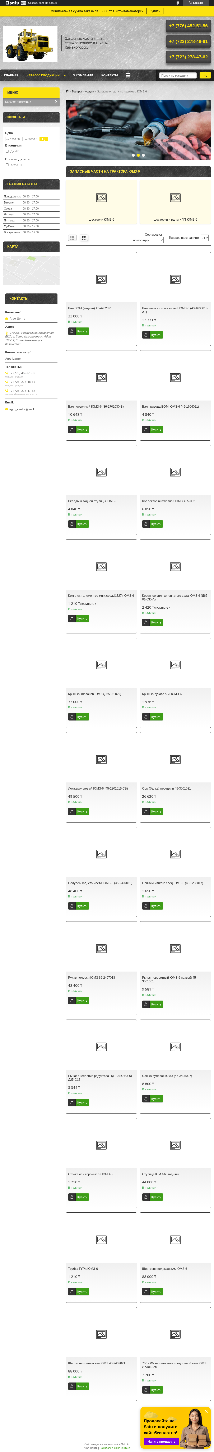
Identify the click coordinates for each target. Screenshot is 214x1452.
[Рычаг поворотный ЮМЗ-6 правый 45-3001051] (175, 949)
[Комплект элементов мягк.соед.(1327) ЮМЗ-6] (101, 567)
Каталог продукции (43, 75)
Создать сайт (36, 2)
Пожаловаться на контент (114, 1448)
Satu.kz (125, 1444)
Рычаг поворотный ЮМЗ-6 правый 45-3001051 (169, 979)
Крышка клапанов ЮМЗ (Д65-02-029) (94, 694)
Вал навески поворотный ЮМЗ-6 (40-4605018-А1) (175, 310)
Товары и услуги (83, 91)
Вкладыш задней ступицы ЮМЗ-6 (92, 501)
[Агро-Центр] (30, 43)
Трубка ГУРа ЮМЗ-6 (83, 1268)
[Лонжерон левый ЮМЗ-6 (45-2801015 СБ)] (101, 759)
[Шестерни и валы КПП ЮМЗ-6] (175, 197)
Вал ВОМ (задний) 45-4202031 (90, 308)
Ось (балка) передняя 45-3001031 (166, 788)
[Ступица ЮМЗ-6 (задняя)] (175, 1145)
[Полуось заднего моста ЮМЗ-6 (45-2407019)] (101, 854)
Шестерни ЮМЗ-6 (101, 219)
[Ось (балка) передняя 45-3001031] (175, 759)
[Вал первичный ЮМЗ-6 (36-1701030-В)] (101, 378)
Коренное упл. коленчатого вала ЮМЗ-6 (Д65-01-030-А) (175, 597)
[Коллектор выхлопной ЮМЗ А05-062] (175, 472)
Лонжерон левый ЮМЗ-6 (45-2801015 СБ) (98, 788)
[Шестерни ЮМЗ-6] (101, 197)
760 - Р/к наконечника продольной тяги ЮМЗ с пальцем (174, 1365)
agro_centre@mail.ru (23, 409)
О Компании (83, 75)
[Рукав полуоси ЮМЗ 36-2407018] (101, 949)
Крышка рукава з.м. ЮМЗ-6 (162, 694)
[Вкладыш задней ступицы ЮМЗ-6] (101, 472)
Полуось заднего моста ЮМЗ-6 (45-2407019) (100, 883)
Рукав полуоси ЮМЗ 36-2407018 (91, 977)
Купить (155, 11)
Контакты (109, 75)
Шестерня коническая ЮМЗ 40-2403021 (96, 1363)
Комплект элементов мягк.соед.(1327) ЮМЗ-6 (101, 595)
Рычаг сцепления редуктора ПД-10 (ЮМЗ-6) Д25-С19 (100, 1077)
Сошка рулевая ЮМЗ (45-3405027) (167, 1076)
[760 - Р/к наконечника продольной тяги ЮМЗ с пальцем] (175, 1334)
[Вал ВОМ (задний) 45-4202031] (101, 279)
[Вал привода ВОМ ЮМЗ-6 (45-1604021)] (175, 378)
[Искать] (205, 75)
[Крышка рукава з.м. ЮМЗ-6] (175, 665)
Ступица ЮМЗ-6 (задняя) (160, 1174)
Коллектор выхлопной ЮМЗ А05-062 (168, 501)
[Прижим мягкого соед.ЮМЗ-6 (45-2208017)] (175, 854)
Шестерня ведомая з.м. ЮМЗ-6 (164, 1268)
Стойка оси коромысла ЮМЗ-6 (90, 1174)
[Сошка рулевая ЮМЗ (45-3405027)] (175, 1047)
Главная (11, 75)
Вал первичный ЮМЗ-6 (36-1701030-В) (96, 406)
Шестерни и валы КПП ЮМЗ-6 (175, 219)
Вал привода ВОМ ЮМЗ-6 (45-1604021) (170, 406)
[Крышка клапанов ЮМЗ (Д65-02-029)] (101, 665)
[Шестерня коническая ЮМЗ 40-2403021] (101, 1334)
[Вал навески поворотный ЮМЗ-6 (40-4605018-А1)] (175, 279)
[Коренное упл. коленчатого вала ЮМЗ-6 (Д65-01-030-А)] (175, 567)
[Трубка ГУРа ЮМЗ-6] (101, 1240)
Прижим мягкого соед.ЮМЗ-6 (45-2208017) (172, 883)
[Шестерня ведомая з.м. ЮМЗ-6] (175, 1240)
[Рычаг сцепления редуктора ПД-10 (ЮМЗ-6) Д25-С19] (101, 1047)
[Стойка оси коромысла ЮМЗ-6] (101, 1145)
